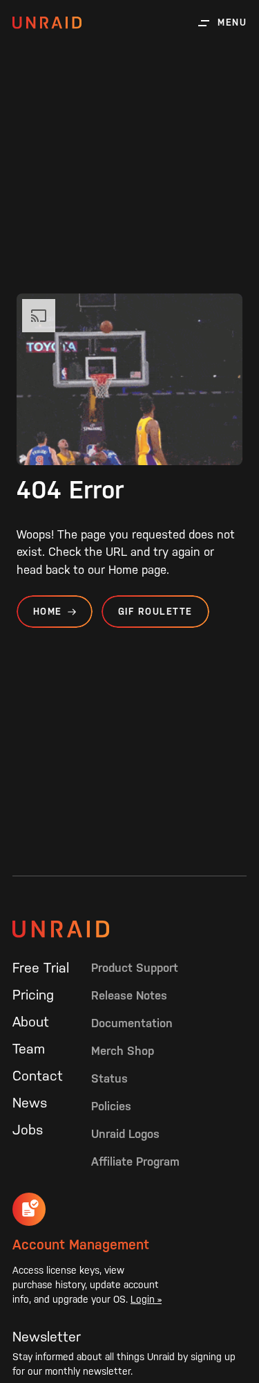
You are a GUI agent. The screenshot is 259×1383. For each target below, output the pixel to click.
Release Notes (129, 995)
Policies (111, 1106)
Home (47, 611)
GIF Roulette (155, 611)
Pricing (33, 994)
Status (109, 1078)
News (29, 1102)
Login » (146, 1299)
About (30, 1021)
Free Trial (40, 967)
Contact (37, 1075)
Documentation (132, 1023)
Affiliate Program (135, 1161)
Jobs (27, 1129)
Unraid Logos (125, 1134)
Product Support (134, 968)
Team (28, 1048)
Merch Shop (122, 1051)
